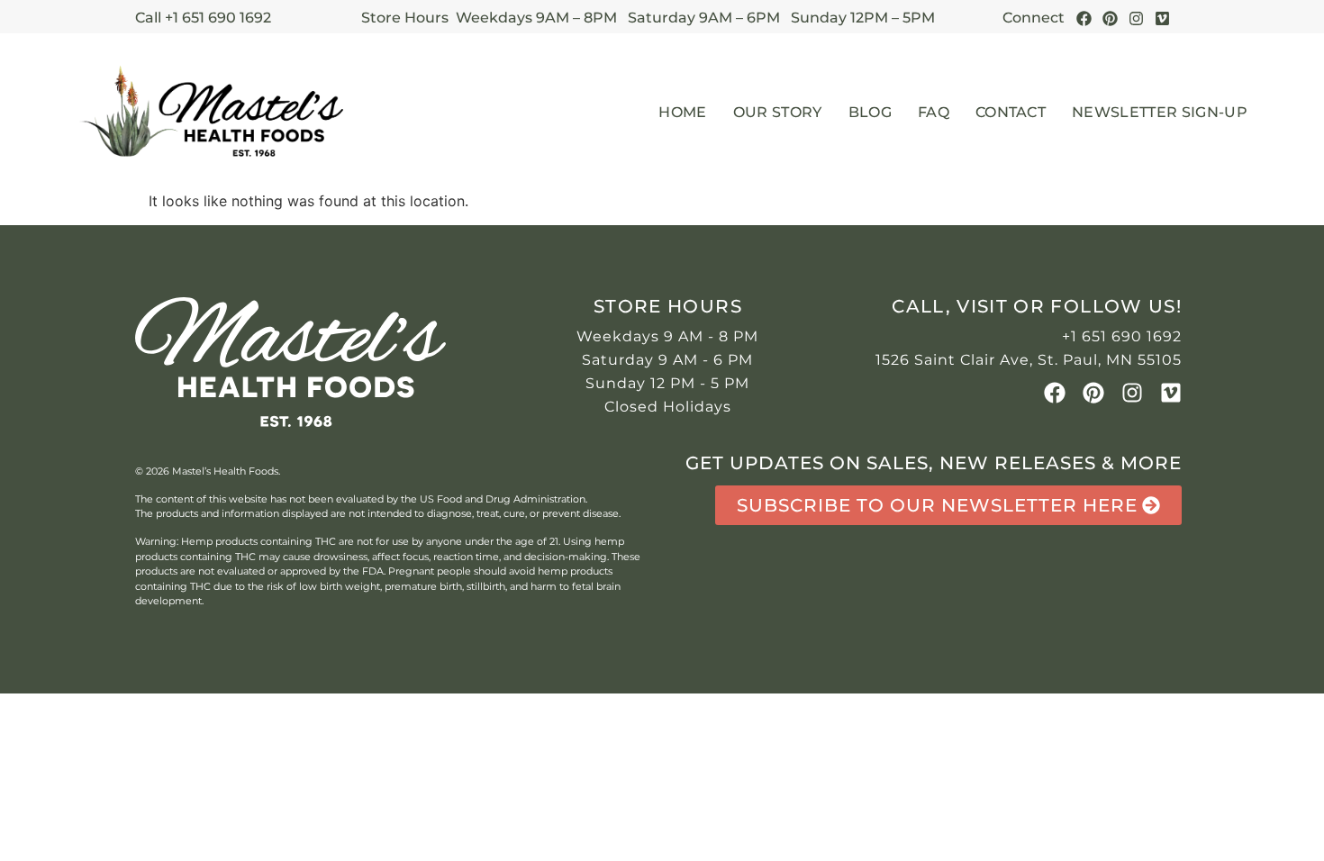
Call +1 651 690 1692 (203, 17)
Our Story (777, 112)
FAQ (933, 112)
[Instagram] (1136, 18)
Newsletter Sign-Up (1159, 112)
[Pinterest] (1110, 18)
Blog (870, 112)
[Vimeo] (1171, 392)
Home (682, 112)
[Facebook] (1084, 18)
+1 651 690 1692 (1122, 336)
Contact (1010, 112)
